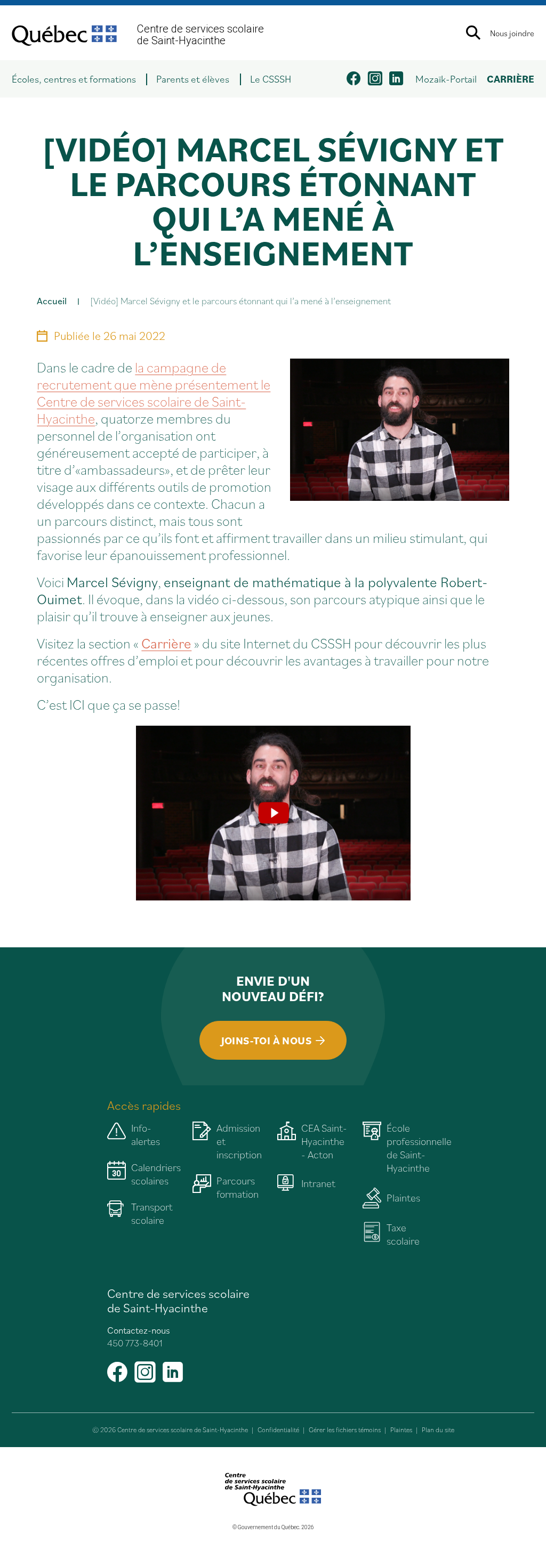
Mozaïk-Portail (446, 78)
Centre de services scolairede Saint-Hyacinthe (200, 34)
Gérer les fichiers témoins (345, 1429)
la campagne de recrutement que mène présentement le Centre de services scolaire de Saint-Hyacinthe (153, 392)
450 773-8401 (135, 1343)
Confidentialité (278, 1429)
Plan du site (438, 1429)
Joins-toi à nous (266, 1040)
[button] (79, 79)
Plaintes (401, 1429)
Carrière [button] (510, 78)
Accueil (52, 301)
